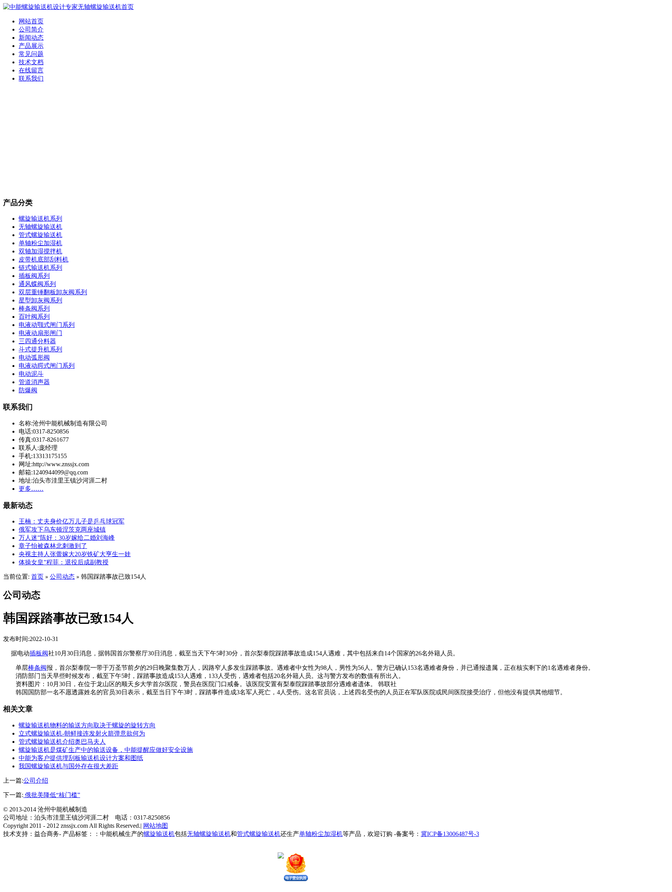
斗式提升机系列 (40, 349)
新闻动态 (31, 37)
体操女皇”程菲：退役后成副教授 (63, 562)
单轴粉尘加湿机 (40, 243)
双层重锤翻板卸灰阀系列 (53, 292)
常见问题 (31, 54)
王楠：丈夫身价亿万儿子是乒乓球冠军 (71, 521)
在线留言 (31, 70)
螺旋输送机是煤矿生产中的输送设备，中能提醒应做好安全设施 (106, 749)
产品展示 (31, 45)
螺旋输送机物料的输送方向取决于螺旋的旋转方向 (87, 725)
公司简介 (31, 29)
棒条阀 (37, 667)
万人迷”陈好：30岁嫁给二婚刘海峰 (67, 537)
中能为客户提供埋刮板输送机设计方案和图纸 (81, 758)
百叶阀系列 (34, 316)
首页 (37, 576)
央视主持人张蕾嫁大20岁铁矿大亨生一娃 (75, 554)
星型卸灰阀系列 (40, 300)
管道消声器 (34, 382)
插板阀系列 (34, 275)
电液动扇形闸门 (40, 333)
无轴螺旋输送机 (40, 226)
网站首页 (31, 21)
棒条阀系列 (34, 308)
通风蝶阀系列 (37, 284)
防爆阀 (28, 390)
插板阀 (39, 653)
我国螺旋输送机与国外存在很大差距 (68, 766)
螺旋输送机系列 (40, 218)
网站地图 (155, 825)
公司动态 (62, 576)
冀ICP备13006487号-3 (450, 834)
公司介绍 (35, 780)
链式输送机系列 (40, 267)
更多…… (31, 488)
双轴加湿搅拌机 (40, 251)
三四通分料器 (37, 341)
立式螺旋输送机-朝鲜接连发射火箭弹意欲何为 (82, 733)
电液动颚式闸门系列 (47, 324)
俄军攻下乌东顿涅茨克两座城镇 (62, 529)
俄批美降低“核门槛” (51, 795)
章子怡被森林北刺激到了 (53, 546)
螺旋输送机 (159, 834)
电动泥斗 (31, 373)
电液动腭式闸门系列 (47, 365)
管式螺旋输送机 (40, 235)
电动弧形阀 (34, 357)
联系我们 (31, 78)
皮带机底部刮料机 (43, 259)
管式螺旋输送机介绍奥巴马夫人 (62, 741)
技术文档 (31, 62)
